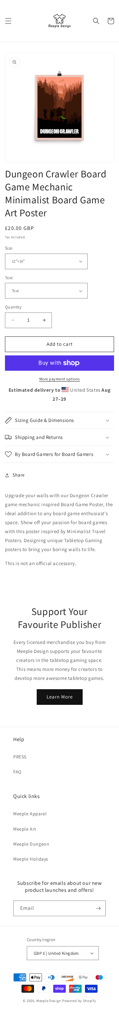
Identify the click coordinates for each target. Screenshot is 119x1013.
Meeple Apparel (30, 814)
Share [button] (19, 475)
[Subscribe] (98, 908)
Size (9, 248)
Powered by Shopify (79, 1000)
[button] (8, 21)
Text (9, 278)
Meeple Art (24, 829)
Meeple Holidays (30, 859)
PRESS (19, 757)
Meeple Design (48, 1000)
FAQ (17, 772)
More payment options (59, 378)
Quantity (13, 307)
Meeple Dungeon (31, 844)
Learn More (60, 697)
